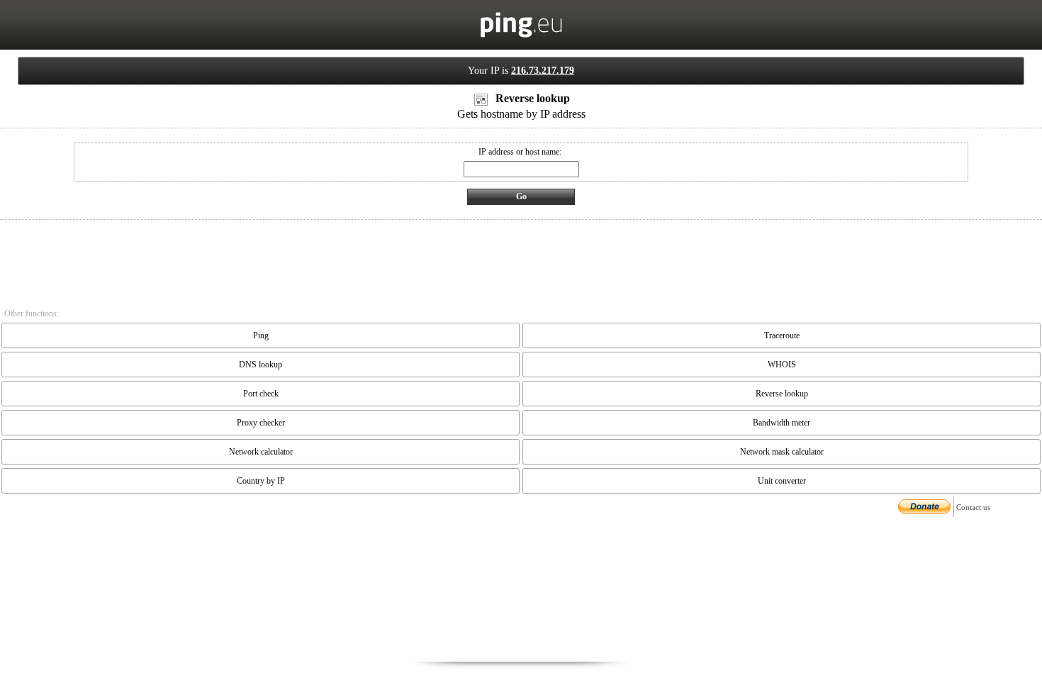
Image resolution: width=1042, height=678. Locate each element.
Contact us (973, 507)
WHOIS (782, 364)
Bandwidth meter (781, 423)
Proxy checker (261, 423)
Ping (261, 335)
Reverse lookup (782, 394)
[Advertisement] (521, 591)
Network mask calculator (782, 452)
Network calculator (261, 452)
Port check (261, 394)
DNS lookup (260, 364)
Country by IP (261, 481)
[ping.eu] (521, 35)
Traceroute (782, 335)
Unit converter (782, 481)
